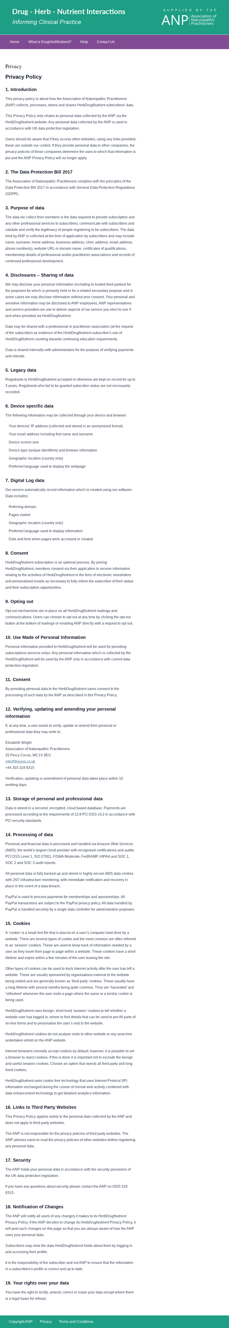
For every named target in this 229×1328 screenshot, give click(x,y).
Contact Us (105, 42)
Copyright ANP (21, 1322)
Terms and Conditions (76, 1322)
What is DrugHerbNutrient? (49, 42)
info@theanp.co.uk (20, 761)
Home (14, 42)
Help (84, 42)
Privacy (46, 1322)
